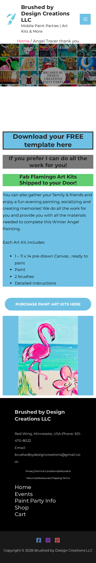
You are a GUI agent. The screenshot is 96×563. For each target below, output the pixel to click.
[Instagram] (48, 540)
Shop (22, 507)
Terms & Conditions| (47, 471)
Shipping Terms (60, 478)
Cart (20, 514)
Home (23, 487)
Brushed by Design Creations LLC (45, 13)
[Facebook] (38, 540)
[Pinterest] (57, 540)
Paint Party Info (35, 500)
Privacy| (30, 471)
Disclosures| (44, 478)
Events (24, 494)
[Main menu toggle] (85, 19)
